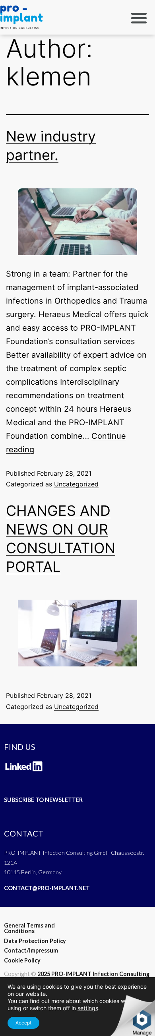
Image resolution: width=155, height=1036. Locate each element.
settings (88, 1008)
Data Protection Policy (35, 940)
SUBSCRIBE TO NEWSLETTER (43, 799)
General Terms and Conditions (29, 928)
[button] (139, 18)
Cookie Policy (22, 960)
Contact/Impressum (31, 950)
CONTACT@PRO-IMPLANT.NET (47, 888)
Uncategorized (76, 484)
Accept (23, 1023)
